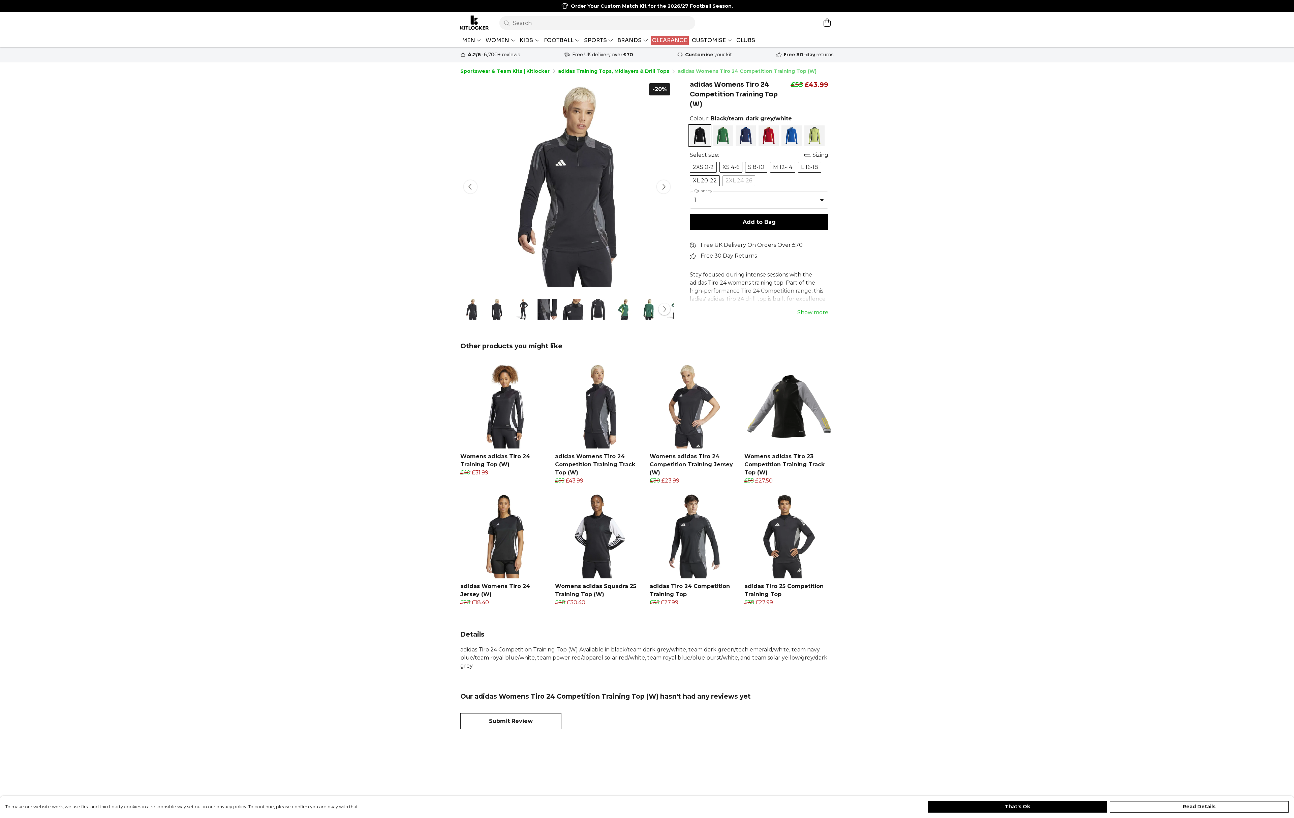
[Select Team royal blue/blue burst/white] (791, 135)
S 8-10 (756, 167)
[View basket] (827, 22)
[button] (822, 200)
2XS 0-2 (703, 167)
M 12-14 (782, 167)
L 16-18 (809, 167)
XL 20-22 (705, 180)
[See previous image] (470, 187)
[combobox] (759, 200)
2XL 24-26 (739, 180)
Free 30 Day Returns (729, 256)
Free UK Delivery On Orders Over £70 (752, 245)
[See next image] (663, 187)
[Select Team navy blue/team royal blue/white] (746, 135)
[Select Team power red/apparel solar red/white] (769, 135)
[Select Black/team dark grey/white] (700, 135)
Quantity (703, 190)
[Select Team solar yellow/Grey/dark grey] (814, 135)
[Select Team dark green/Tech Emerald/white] (723, 135)
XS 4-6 (730, 167)
